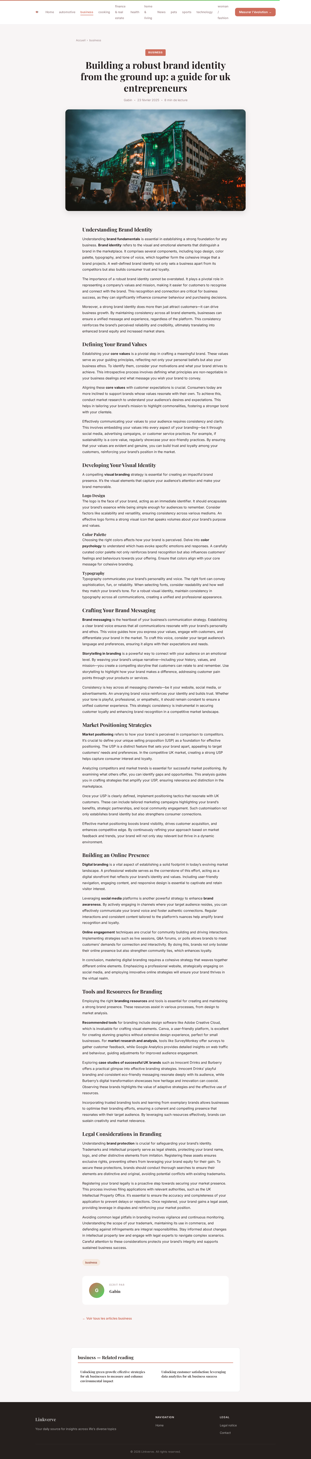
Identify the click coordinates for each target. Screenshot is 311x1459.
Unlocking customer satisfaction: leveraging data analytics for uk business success (193, 1374)
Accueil (80, 40)
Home (49, 12)
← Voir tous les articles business (107, 1318)
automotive (67, 12)
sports (186, 12)
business (86, 12)
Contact (225, 1432)
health (135, 12)
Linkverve (45, 1419)
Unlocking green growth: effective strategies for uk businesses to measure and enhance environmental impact (112, 1376)
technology (205, 12)
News (161, 12)
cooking (104, 12)
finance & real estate (120, 11)
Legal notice (228, 1425)
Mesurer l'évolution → (255, 12)
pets (174, 12)
